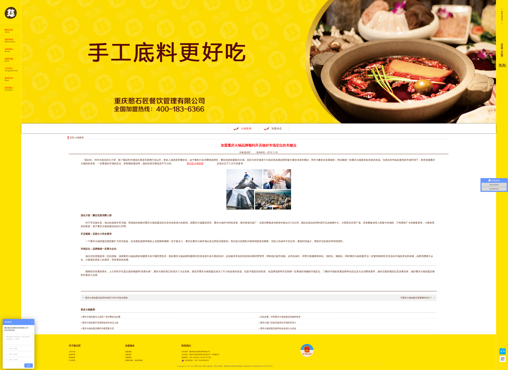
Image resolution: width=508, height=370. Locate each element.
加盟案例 (128, 357)
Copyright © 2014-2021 (186, 366)
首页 (72, 137)
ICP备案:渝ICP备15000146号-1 (262, 366)
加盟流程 (128, 354)
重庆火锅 (198, 366)
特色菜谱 (72, 357)
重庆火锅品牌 (207, 366)
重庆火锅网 (218, 366)
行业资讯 (72, 360)
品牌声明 (72, 354)
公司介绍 (72, 351)
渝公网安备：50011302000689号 (197, 360)
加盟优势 (128, 351)
